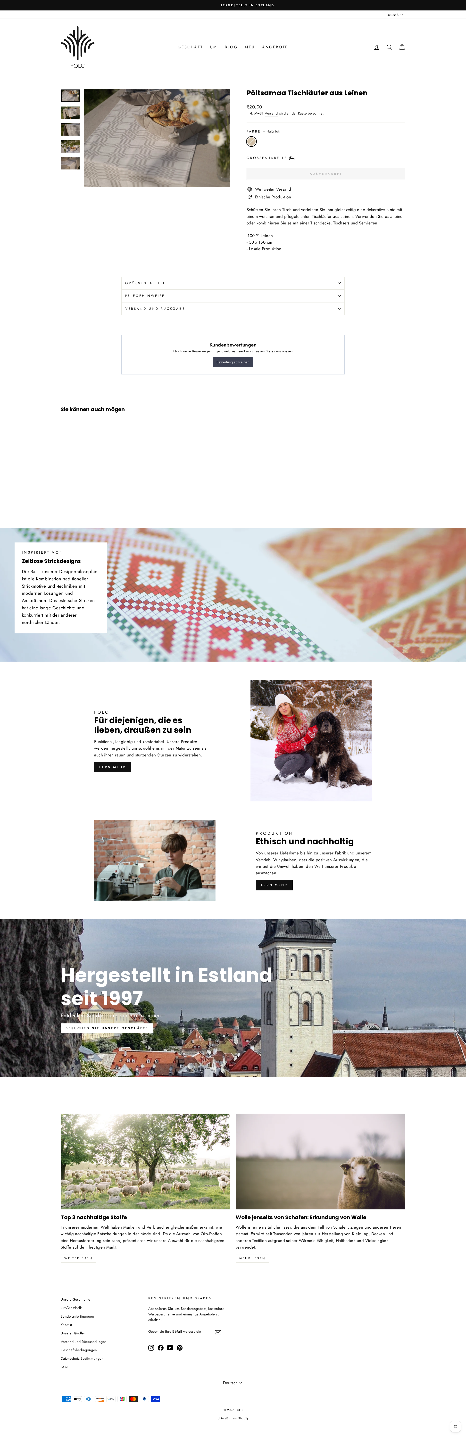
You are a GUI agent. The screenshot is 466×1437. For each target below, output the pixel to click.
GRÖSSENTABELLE (145, 283)
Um (213, 47)
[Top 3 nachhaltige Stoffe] (145, 1161)
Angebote (275, 47)
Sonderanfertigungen (77, 1316)
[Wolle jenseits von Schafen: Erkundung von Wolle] (320, 1161)
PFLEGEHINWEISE (145, 295)
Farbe (263, 131)
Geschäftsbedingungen (79, 1350)
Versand (271, 113)
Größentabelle (72, 1307)
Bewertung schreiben (232, 362)
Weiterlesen (78, 1258)
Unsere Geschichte (75, 1299)
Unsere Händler (73, 1333)
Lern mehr (112, 767)
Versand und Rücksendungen (84, 1341)
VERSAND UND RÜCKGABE (155, 308)
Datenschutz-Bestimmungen (82, 1358)
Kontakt (66, 1324)
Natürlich (251, 141)
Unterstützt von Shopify (233, 1418)
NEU (250, 47)
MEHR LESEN (252, 1258)
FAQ (64, 1367)
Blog (231, 47)
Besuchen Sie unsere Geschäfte (107, 1028)
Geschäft (190, 47)
